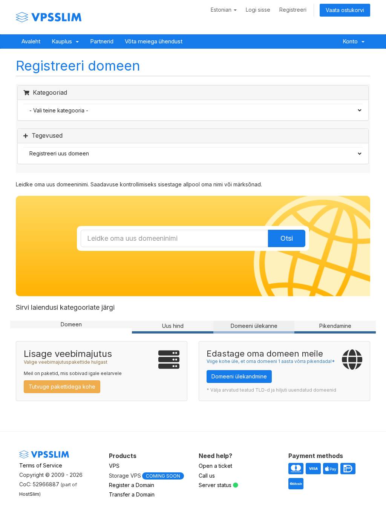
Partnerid (101, 41)
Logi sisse (258, 9)
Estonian (222, 9)
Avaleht (30, 41)
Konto (352, 41)
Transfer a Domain (132, 494)
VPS (114, 466)
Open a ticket (215, 466)
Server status (215, 485)
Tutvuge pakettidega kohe (62, 386)
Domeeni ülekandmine (239, 376)
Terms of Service (40, 465)
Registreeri (292, 9)
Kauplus (63, 41)
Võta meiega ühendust (153, 41)
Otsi (286, 238)
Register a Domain (131, 485)
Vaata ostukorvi (345, 10)
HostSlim (29, 494)
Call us (207, 475)
